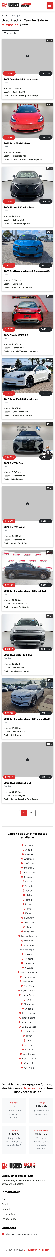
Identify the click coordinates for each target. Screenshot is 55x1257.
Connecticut (29, 872)
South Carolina (29, 1022)
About (5, 1204)
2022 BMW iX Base (14, 463)
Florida (28, 881)
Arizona (29, 854)
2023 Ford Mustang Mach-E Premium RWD (27, 719)
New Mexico (29, 981)
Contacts (6, 1209)
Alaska (28, 849)
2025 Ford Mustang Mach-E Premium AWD (27, 271)
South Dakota (29, 1026)
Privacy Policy (9, 1219)
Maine (29, 927)
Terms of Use (8, 1214)
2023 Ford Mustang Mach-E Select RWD (25, 591)
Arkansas (29, 858)
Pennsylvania (29, 1013)
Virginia (29, 1049)
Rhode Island (29, 1017)
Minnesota (29, 945)
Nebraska (29, 963)
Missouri (29, 954)
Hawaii (28, 890)
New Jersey (29, 977)
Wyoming (29, 1067)
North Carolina (29, 990)
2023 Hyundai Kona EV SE (18, 783)
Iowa (28, 908)
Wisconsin (29, 1063)
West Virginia (29, 1058)
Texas (29, 1036)
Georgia (29, 886)
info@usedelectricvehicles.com (21, 1234)
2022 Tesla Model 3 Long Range (21, 79)
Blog (4, 1199)
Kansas (29, 913)
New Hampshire (29, 972)
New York (29, 986)
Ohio (29, 999)
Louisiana (29, 922)
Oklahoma (29, 1004)
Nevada (29, 968)
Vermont (29, 1045)
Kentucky (29, 918)
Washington (29, 1054)
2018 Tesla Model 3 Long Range (21, 399)
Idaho (29, 895)
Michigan (29, 940)
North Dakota (29, 995)
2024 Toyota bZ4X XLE (16, 335)
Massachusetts (29, 936)
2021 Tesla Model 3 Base (17, 143)
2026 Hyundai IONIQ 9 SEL (18, 655)
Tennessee (28, 1031)
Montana (28, 958)
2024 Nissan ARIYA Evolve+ (19, 207)
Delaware (29, 877)
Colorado (29, 868)
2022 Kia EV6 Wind (14, 527)
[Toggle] (50, 5)
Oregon (29, 1008)
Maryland (29, 931)
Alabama (28, 845)
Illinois (29, 899)
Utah (28, 1040)
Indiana (29, 904)
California (29, 863)
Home (4, 15)
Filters (12, 33)
